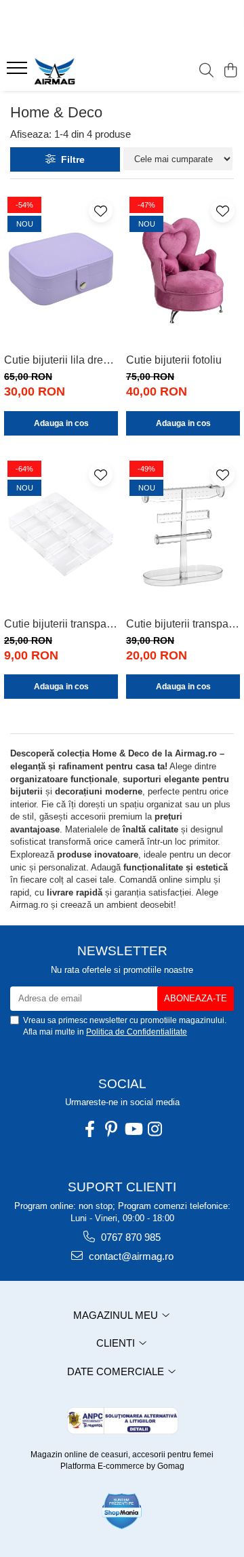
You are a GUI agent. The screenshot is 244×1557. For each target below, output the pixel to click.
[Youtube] (133, 1129)
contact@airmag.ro (130, 1256)
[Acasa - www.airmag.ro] (84, 71)
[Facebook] (89, 1129)
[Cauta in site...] (206, 71)
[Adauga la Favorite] (101, 211)
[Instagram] (154, 1129)
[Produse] (18, 72)
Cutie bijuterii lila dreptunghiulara (61, 360)
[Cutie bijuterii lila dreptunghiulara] (61, 270)
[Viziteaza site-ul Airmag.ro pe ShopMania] (122, 1511)
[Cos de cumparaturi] (230, 71)
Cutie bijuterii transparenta (61, 624)
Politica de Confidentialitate (136, 1032)
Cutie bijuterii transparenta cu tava (183, 624)
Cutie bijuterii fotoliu (174, 360)
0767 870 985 (129, 1237)
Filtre (70, 159)
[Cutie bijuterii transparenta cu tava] (183, 534)
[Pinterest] (111, 1129)
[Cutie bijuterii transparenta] (61, 534)
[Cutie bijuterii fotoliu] (183, 270)
